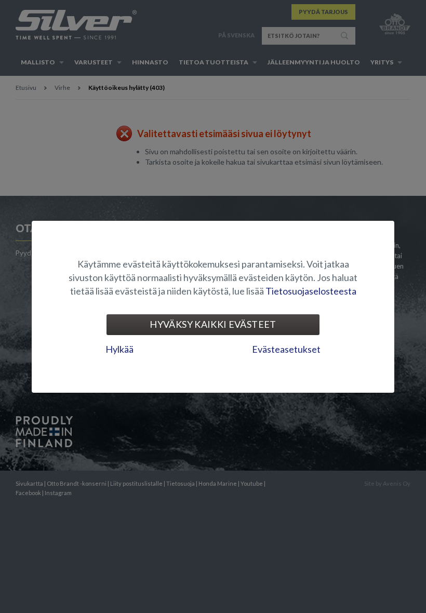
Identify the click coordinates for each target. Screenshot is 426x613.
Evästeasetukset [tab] (286, 349)
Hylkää (119, 349)
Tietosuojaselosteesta (310, 291)
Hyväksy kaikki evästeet (213, 324)
